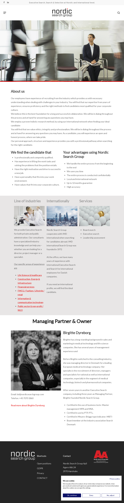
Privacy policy (115, 479)
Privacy (40, 473)
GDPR (40, 468)
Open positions (44, 463)
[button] (4, 13)
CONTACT (42, 478)
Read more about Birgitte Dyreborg (28, 405)
